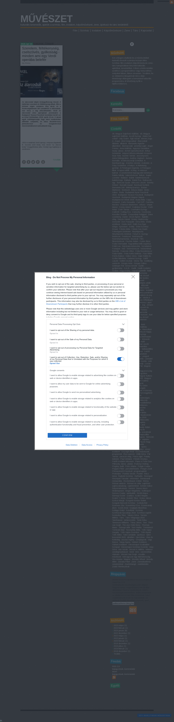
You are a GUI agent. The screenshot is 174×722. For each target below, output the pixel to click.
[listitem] (87, 324)
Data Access (87, 445)
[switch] (120, 330)
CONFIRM (67, 435)
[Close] (134, 277)
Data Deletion (71, 445)
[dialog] (87, 361)
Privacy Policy (102, 445)
